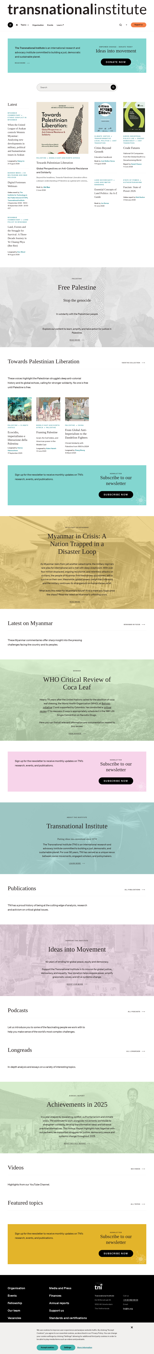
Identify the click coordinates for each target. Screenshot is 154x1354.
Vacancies (14, 1318)
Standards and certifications (68, 1318)
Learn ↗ (60, 25)
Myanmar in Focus (132, 624)
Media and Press (60, 1288)
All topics (135, 1204)
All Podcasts (134, 1012)
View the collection (131, 363)
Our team (14, 1310)
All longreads (133, 1051)
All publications (132, 890)
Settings (67, 1347)
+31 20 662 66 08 (130, 1300)
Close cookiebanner (132, 1327)
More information (84, 1347)
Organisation (38, 25)
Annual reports (59, 1303)
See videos (135, 1169)
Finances (55, 1295)
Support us (139, 25)
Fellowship (15, 1303)
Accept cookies (47, 1347)
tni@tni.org (128, 1308)
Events (50, 25)
